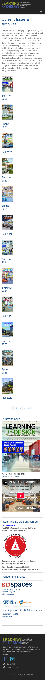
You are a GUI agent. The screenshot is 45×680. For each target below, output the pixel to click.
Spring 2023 (5, 370)
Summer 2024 (6, 260)
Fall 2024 (7, 234)
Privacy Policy (12, 667)
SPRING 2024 (7, 288)
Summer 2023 (6, 342)
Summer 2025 (6, 178)
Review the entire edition (12, 476)
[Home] (17, 5)
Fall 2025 (7, 152)
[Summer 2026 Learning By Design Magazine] (21, 446)
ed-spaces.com (8, 594)
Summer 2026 (6, 96)
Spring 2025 (5, 207)
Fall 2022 (7, 397)
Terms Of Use (12, 664)
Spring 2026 (5, 125)
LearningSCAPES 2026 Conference (22, 610)
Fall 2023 (7, 316)
